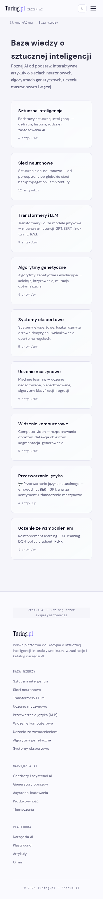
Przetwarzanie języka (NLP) (35, 715)
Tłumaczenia (23, 809)
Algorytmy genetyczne (32, 740)
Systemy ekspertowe (31, 748)
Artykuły (20, 853)
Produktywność (26, 801)
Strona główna (21, 23)
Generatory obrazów (30, 784)
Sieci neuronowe (27, 689)
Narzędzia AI (23, 837)
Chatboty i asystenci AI (32, 776)
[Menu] (93, 8)
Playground (22, 845)
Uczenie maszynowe (30, 706)
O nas (17, 862)
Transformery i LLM (28, 698)
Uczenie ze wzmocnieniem (35, 732)
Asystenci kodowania (30, 792)
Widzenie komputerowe (33, 723)
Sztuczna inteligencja (30, 681)
